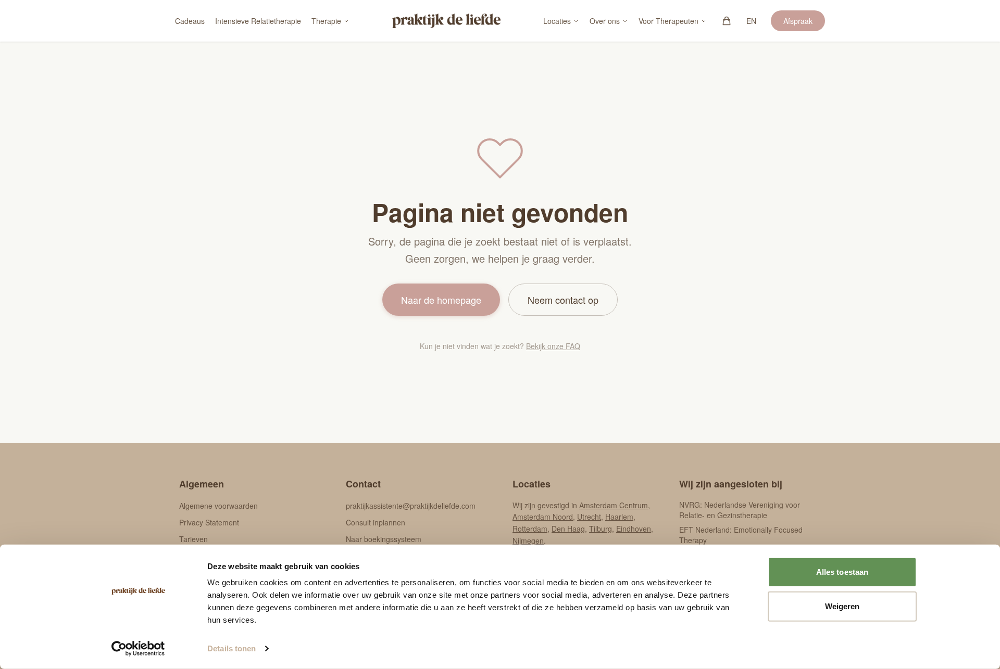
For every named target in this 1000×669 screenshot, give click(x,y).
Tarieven (193, 539)
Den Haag (568, 528)
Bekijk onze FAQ (553, 346)
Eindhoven (633, 528)
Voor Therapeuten (668, 21)
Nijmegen (528, 540)
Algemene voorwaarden (218, 505)
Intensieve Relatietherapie (258, 21)
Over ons (605, 21)
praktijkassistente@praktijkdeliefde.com (411, 505)
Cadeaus (190, 21)
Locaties (557, 21)
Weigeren (842, 605)
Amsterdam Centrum (613, 505)
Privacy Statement (209, 522)
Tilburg (600, 528)
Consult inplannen (375, 522)
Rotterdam (529, 528)
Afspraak (798, 21)
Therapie (326, 21)
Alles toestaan (842, 572)
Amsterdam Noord (542, 516)
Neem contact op (563, 299)
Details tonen (231, 648)
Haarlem (619, 516)
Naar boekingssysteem (383, 539)
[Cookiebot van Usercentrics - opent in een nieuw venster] (138, 649)
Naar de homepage (441, 299)
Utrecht (589, 516)
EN (751, 21)
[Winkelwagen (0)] (726, 20)
